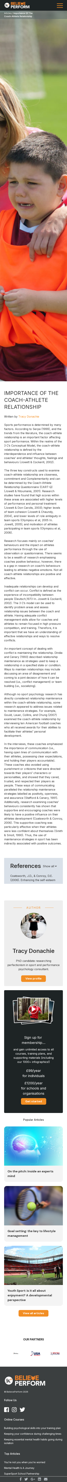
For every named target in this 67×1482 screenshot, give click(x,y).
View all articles (33, 1313)
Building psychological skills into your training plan (32, 1428)
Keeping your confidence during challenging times (32, 1433)
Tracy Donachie (28, 416)
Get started (33, 1101)
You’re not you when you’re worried (24, 1462)
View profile (33, 978)
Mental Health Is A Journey (19, 1467)
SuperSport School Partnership (21, 1473)
